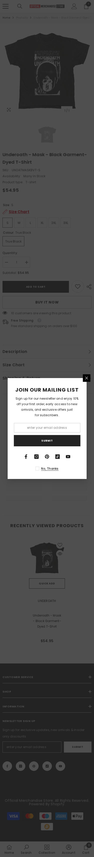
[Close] (86, 378)
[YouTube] (68, 456)
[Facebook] (26, 456)
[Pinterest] (47, 456)
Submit (47, 441)
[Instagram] (36, 456)
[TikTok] (57, 456)
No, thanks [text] (49, 468)
